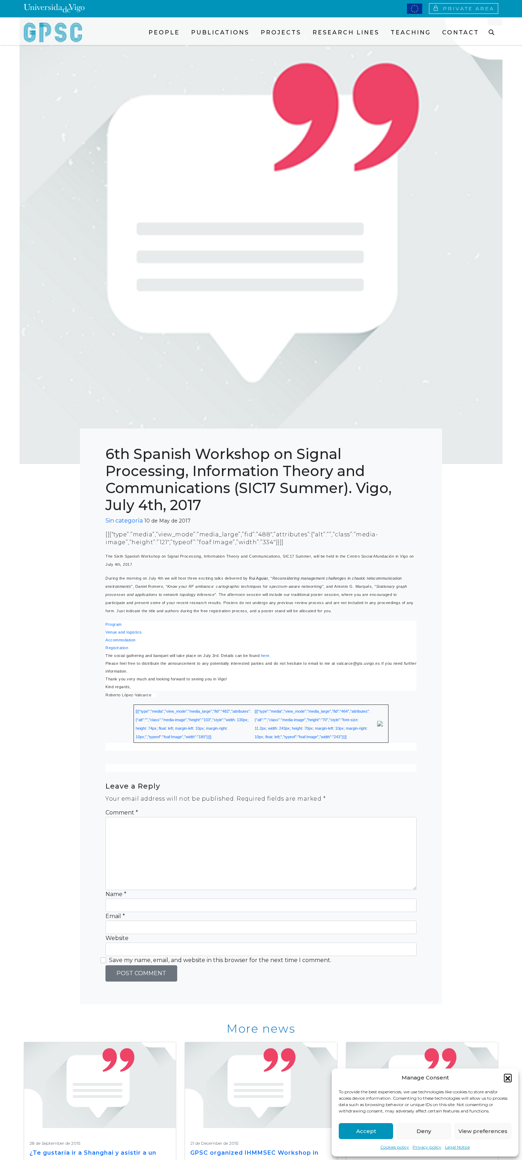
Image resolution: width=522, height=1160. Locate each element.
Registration (116, 648)
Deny (424, 1131)
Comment (121, 812)
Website (117, 938)
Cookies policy (394, 1147)
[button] (507, 1077)
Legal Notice (457, 1147)
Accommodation (120, 640)
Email (115, 916)
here (265, 655)
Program (113, 624)
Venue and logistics (123, 632)
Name (115, 894)
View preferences (482, 1131)
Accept (366, 1131)
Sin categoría (124, 520)
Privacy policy (427, 1147)
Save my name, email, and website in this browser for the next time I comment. (220, 960)
